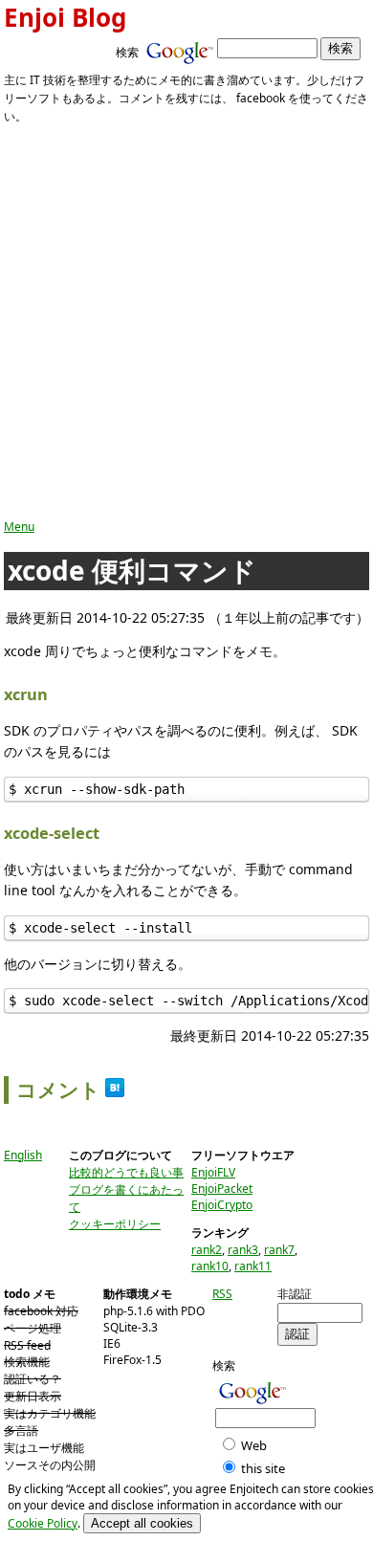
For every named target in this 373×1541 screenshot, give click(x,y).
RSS (222, 1294)
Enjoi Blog (65, 17)
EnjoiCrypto (221, 1205)
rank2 (206, 1250)
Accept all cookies (142, 1523)
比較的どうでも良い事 (126, 1172)
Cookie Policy (42, 1523)
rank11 (253, 1266)
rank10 (210, 1266)
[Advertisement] (186, 322)
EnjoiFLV (213, 1172)
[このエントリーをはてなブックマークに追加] (114, 1089)
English (23, 1155)
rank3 (243, 1250)
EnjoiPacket (221, 1188)
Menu (19, 526)
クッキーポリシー (115, 1224)
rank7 (279, 1250)
